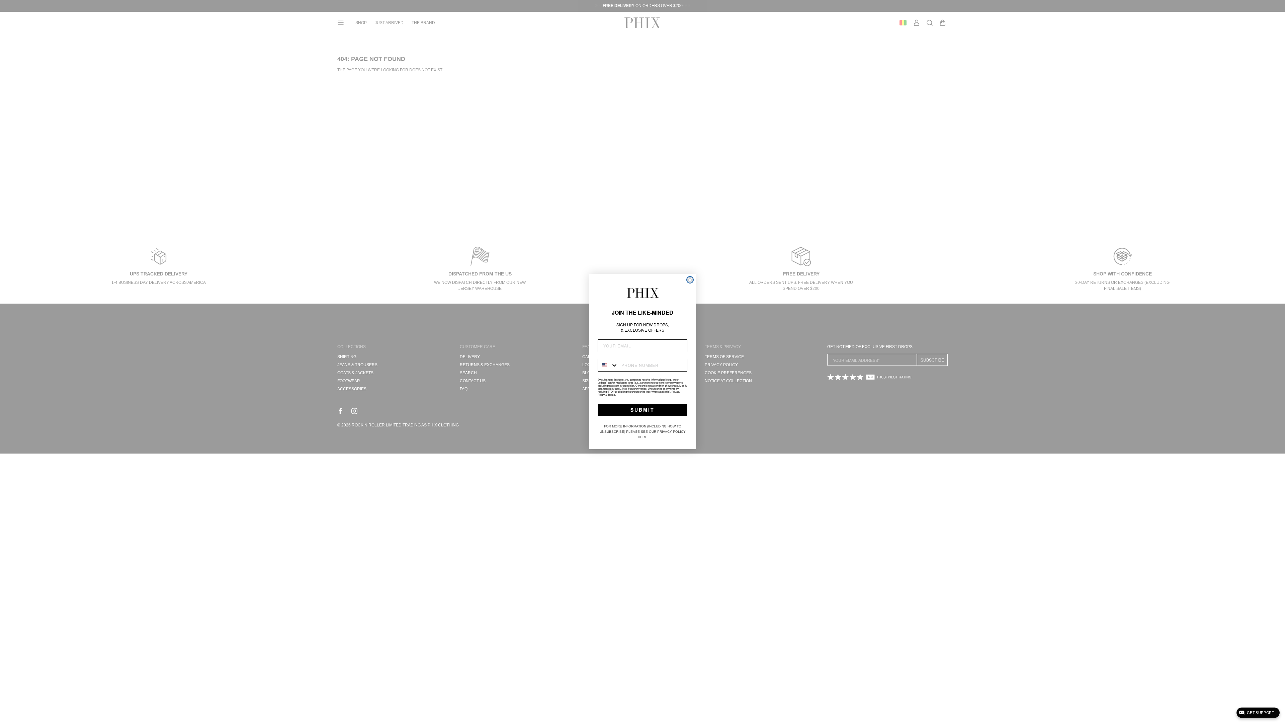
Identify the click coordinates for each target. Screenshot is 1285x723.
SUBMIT (642, 409)
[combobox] (608, 365)
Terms (611, 394)
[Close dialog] (690, 279)
